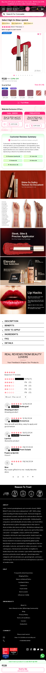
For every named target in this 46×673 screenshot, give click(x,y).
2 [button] (18, 476)
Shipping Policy (23, 576)
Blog (23, 611)
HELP (5, 569)
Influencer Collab (23, 595)
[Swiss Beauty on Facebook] (31, 649)
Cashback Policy (23, 582)
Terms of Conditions (23, 618)
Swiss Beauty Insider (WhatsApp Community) (23, 608)
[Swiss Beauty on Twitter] (38, 649)
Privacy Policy (23, 614)
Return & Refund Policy (23, 579)
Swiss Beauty (8, 601)
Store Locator (23, 592)
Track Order (24, 588)
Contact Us (23, 585)
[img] (16, 404)
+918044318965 (25, 640)
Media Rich (23, 624)
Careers (23, 621)
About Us (24, 605)
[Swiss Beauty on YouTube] (34, 649)
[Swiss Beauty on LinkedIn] (42, 649)
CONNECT (7, 630)
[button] (9, 379)
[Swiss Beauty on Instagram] (27, 649)
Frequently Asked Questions (23, 573)
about (5, 505)
